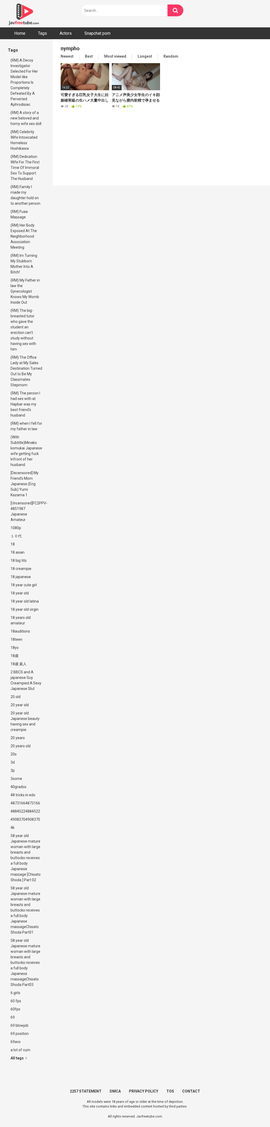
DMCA (115, 1091)
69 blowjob (19, 1025)
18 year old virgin (24, 609)
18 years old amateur (21, 620)
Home (19, 33)
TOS (170, 1091)
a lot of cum (20, 1050)
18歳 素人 (19, 664)
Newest (67, 56)
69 (13, 1017)
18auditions (20, 631)
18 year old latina (25, 601)
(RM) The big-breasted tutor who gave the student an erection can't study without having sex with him (23, 329)
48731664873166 (25, 803)
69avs (16, 1042)
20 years (18, 738)
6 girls (15, 993)
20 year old (20, 705)
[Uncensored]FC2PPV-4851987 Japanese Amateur (28, 511)
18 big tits (19, 560)
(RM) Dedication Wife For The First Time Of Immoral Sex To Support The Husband (25, 167)
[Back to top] (252, 1111)
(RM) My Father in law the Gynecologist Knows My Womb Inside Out (25, 291)
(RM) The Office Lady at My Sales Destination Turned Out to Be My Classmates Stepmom (26, 371)
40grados (18, 787)
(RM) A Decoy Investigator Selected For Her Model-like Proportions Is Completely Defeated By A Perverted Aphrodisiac (24, 82)
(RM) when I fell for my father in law (26, 426)
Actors (66, 33)
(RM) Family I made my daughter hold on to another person (25, 195)
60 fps (16, 1001)
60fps (15, 1009)
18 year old (20, 593)
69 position (20, 1033)
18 (13, 544)
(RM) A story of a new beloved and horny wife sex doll (26, 118)
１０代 (16, 536)
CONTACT (191, 1091)
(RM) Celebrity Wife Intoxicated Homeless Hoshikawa (24, 140)
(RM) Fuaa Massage (19, 214)
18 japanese (21, 577)
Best (89, 56)
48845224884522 (25, 811)
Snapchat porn (97, 33)
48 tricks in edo (23, 795)
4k (13, 827)
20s (14, 754)
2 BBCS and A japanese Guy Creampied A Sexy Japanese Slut (26, 680)
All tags (18, 1058)
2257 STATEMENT (86, 1091)
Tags (42, 33)
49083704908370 (25, 819)
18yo (15, 647)
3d (13, 762)
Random (170, 56)
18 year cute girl (24, 585)
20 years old (21, 746)
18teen (16, 639)
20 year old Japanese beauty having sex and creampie (25, 721)
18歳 (14, 656)
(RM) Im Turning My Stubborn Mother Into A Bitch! (24, 263)
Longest (145, 56)
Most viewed (115, 56)
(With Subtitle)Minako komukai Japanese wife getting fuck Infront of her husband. (26, 451)
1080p (16, 528)
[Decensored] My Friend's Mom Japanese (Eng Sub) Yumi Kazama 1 (24, 484)
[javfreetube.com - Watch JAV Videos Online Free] (24, 13)
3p (13, 770)
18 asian (18, 552)
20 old (16, 697)
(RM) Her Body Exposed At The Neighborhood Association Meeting (24, 236)
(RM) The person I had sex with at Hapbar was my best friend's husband (25, 404)
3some (16, 779)
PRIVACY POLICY (143, 1091)
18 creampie (21, 569)
